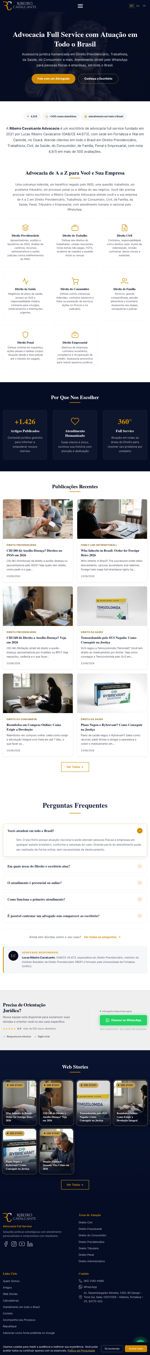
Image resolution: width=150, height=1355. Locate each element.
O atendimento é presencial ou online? (35, 882)
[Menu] (80, 6)
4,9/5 (32, 116)
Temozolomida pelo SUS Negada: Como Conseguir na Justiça (108, 640)
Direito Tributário (89, 1248)
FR (144, 6)
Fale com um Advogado (54, 78)
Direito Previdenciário (91, 1241)
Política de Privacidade (81, 1350)
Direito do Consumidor (92, 1235)
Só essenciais (112, 1348)
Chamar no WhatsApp (126, 1020)
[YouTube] (22, 1244)
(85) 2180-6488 (94, 1280)
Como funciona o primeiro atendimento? (36, 899)
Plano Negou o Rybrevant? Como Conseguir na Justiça (111, 727)
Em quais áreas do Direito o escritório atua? (39, 866)
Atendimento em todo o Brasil (21, 1306)
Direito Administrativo (92, 1261)
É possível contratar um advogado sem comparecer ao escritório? (54, 915)
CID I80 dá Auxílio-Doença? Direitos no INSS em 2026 (34, 552)
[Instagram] (14, 1244)
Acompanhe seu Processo (19, 1319)
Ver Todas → (75, 767)
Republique (9, 1326)
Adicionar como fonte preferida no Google (29, 1332)
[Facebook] (6, 1244)
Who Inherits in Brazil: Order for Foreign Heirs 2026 (110, 552)
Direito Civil (85, 1222)
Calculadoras (11, 1300)
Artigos (7, 1287)
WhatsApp (90, 1286)
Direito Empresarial (90, 1228)
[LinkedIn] (30, 1244)
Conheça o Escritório (98, 78)
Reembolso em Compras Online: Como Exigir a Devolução (34, 727)
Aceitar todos (136, 1348)
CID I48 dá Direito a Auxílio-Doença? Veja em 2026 (36, 640)
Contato (8, 1313)
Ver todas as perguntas (100, 937)
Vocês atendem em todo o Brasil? (31, 830)
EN (138, 6)
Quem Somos (11, 1281)
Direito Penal (86, 1254)
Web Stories (10, 1293)
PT (131, 6)
